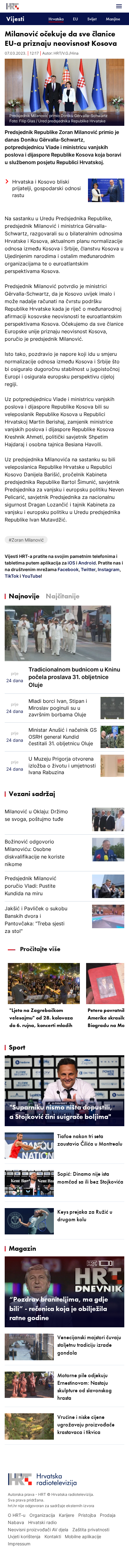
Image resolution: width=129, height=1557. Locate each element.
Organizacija (42, 1515)
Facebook (68, 569)
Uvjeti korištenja (24, 1536)
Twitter (87, 569)
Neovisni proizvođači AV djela (38, 1529)
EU (75, 19)
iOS (72, 562)
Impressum (19, 1543)
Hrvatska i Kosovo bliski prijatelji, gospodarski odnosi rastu (46, 188)
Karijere (66, 1515)
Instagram (108, 569)
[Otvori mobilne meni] (119, 6)
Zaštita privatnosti (90, 1529)
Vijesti (15, 19)
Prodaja (108, 1515)
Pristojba (87, 1515)
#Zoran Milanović (26, 540)
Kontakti (52, 1536)
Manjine (113, 19)
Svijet (91, 19)
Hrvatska (56, 19)
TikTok (12, 576)
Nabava (16, 1522)
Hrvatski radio (42, 1522)
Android (87, 562)
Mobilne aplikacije (83, 1536)
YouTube (31, 576)
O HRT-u (16, 1515)
